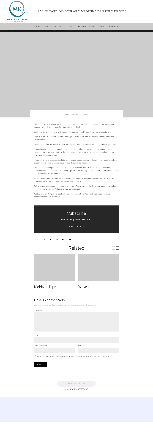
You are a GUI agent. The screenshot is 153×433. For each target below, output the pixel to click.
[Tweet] (50, 239)
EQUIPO (70, 26)
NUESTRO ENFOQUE (53, 26)
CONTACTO (114, 26)
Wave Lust (86, 287)
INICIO (37, 26)
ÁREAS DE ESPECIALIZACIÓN (90, 26)
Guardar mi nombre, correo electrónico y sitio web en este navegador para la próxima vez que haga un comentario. (73, 356)
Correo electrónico (40, 346)
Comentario (38, 310)
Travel (67, 114)
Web (79, 346)
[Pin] (56, 239)
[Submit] (70, 239)
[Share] (44, 239)
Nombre (37, 335)
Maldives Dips (45, 287)
